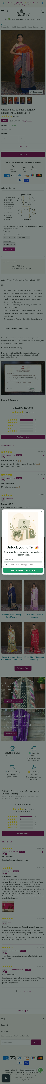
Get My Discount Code (23, 570)
